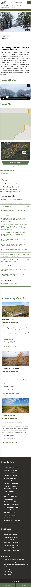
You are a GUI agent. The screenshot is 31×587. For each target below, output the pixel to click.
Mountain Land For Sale (11, 537)
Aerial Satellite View (15, 162)
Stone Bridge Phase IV (16, 5)
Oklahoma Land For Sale (11, 507)
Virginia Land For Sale (10, 517)
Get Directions (4, 173)
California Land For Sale (11, 473)
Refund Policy (8, 572)
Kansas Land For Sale (10, 480)
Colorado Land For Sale (10, 475)
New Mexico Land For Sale (12, 504)
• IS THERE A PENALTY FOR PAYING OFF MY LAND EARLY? (13, 240)
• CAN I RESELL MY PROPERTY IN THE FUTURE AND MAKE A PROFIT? (14, 250)
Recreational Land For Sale (12, 545)
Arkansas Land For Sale (10, 470)
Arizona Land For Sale (10, 467)
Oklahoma (8, 5)
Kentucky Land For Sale (11, 483)
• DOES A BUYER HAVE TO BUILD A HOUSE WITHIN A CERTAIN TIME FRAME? (13, 245)
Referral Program (9, 574)
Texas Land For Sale (9, 512)
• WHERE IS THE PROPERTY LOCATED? (12, 199)
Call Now (7, 585)
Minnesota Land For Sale (11, 491)
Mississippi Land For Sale (11, 494)
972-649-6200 (12, 2)
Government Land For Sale (12, 542)
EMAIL (17, 2)
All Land (3, 5)
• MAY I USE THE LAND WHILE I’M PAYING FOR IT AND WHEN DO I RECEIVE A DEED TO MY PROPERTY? (14, 234)
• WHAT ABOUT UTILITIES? (8, 206)
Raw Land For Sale (9, 547)
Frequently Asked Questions (12, 562)
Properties (7, 532)
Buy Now (23, 585)
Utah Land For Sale (9, 515)
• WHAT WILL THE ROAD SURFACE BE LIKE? (13, 210)
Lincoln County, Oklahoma (9, 418)
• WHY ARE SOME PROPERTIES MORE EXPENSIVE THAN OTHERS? (11, 260)
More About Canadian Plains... (10, 393)
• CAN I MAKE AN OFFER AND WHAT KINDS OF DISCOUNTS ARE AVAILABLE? (13, 255)
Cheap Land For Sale (10, 540)
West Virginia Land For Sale (12, 520)
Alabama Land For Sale (10, 465)
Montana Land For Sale (10, 499)
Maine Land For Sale (10, 486)
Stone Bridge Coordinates (11, 192)
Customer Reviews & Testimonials (14, 559)
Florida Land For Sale (10, 478)
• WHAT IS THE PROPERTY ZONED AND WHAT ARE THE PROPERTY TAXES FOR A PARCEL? (14, 284)
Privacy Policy (8, 569)
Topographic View (15, 166)
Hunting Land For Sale (10, 534)
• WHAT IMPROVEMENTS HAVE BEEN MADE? (14, 203)
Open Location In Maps (6, 170)
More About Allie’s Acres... (9, 346)
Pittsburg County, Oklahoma (10, 322)
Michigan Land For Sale (10, 488)
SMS (22, 2)
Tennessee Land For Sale (11, 509)
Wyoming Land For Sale (11, 523)
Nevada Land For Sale (10, 502)
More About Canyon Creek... (10, 442)
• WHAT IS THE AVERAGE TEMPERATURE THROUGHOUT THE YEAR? (12, 274)
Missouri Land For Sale (10, 496)
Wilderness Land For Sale (11, 550)
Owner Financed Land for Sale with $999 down (16, 565)
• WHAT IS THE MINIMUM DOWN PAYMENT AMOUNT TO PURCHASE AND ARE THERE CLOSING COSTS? (13, 220)
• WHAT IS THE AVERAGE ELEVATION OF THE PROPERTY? (13, 269)
